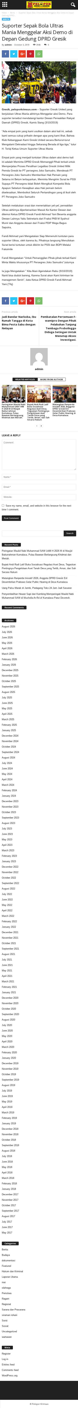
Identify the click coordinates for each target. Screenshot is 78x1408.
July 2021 (7, 959)
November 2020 (10, 1003)
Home (4, 12)
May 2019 (7, 1101)
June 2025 (7, 703)
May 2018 (7, 1167)
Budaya (6, 1255)
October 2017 (9, 1205)
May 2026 (7, 643)
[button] (72, 5)
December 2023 (10, 801)
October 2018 (9, 1139)
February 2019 (9, 1118)
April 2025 (7, 714)
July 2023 (7, 828)
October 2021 (9, 943)
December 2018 (10, 1129)
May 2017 (7, 1232)
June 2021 (7, 965)
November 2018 (10, 1134)
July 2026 (7, 632)
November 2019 (10, 1068)
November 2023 (10, 806)
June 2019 (7, 1096)
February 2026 (9, 659)
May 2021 (7, 970)
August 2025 (8, 692)
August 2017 (8, 1216)
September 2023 (10, 817)
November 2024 (10, 741)
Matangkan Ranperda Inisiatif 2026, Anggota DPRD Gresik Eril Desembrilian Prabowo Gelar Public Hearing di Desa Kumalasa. (64, 410)
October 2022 (9, 877)
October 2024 (9, 746)
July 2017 (7, 1221)
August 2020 (8, 1019)
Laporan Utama (10, 1276)
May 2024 (7, 774)
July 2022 (7, 894)
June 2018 (7, 1161)
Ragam (5, 1298)
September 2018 (10, 1145)
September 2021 (10, 948)
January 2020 (9, 1058)
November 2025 (10, 675)
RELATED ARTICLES (25, 379)
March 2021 (8, 981)
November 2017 (10, 1200)
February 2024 (9, 790)
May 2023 (7, 839)
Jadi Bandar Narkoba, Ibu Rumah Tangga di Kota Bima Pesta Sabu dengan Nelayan (19, 322)
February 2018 (9, 1183)
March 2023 (8, 850)
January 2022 (9, 927)
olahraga (6, 1287)
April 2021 (7, 976)
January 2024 (9, 795)
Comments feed (10, 1370)
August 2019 (8, 1085)
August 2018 (8, 1150)
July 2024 (7, 763)
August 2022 (8, 888)
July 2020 (7, 1025)
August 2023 (8, 823)
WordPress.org (9, 1375)
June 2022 (7, 899)
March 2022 (8, 916)
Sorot (4, 1320)
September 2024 (10, 752)
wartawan (7, 1337)
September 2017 (10, 1210)
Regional (6, 1304)
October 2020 (9, 1008)
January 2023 (9, 861)
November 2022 (10, 872)
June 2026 (7, 637)
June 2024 (7, 768)
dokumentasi (8, 1260)
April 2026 (7, 648)
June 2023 (7, 834)
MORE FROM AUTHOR (51, 379)
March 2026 (8, 653)
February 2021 (9, 987)
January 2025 (9, 730)
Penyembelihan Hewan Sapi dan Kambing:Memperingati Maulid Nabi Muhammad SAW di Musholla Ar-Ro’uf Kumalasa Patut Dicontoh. (38, 596)
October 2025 (9, 681)
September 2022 (10, 883)
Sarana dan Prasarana (13, 1309)
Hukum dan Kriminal (12, 1271)
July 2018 (7, 1156)
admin (8, 44)
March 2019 (8, 1112)
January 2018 (9, 1189)
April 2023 (7, 845)
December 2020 (10, 997)
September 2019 (10, 1079)
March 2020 (8, 1047)
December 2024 (10, 735)
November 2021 (10, 937)
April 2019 (7, 1107)
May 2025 (7, 708)
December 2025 (10, 670)
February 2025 (9, 724)
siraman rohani (9, 1315)
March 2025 (8, 719)
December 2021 (10, 932)
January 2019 (9, 1123)
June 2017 (7, 1227)
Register (6, 1353)
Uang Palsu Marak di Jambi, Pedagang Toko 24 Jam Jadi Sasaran (37, 588)
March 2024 (8, 785)
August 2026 (8, 626)
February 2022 (9, 921)
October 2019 (9, 1074)
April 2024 (7, 779)
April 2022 (7, 910)
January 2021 (9, 992)
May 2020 (7, 1036)
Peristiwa (6, 1293)
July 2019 (7, 1090)
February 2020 (9, 1052)
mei (4, 1282)
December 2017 (10, 1194)
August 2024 (8, 757)
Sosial (5, 1326)
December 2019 (10, 1063)
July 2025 (7, 697)
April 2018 (7, 1172)
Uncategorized (9, 1331)
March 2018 (8, 1178)
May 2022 (7, 905)
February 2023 (9, 856)
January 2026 (9, 664)
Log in (5, 1359)
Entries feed (8, 1364)
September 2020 (10, 1014)
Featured (6, 1266)
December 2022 (10, 866)
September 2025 (10, 686)
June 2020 (7, 1030)
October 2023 (9, 812)
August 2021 (8, 954)
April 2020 (7, 1041)
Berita (12, 12)
